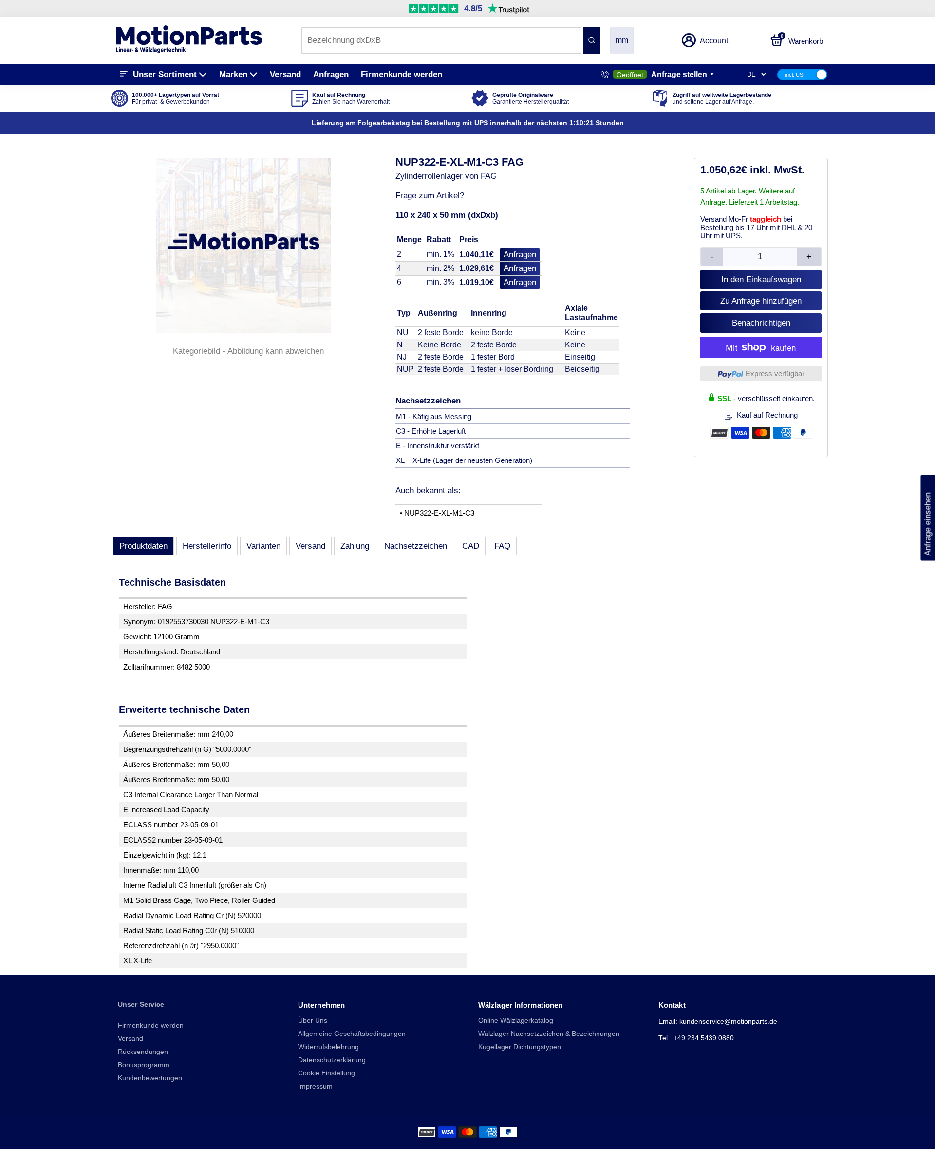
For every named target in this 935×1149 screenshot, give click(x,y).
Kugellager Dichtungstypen (519, 1047)
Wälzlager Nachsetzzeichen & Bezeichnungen (548, 1033)
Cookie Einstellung (326, 1073)
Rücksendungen (143, 1051)
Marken (233, 74)
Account (714, 41)
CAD (470, 546)
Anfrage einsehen (927, 518)
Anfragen (331, 74)
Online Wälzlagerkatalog (515, 1020)
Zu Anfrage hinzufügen (761, 301)
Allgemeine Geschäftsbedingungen (352, 1033)
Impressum (315, 1086)
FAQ (502, 546)
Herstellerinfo (207, 546)
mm (622, 40)
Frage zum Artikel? (429, 195)
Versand (285, 74)
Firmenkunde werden (401, 74)
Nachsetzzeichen (415, 546)
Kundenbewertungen (150, 1078)
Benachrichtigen (761, 322)
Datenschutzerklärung (332, 1060)
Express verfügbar (775, 373)
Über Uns (312, 1020)
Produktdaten (143, 546)
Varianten (263, 546)
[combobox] (441, 40)
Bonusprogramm (143, 1065)
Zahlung (354, 546)
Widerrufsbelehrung (328, 1047)
